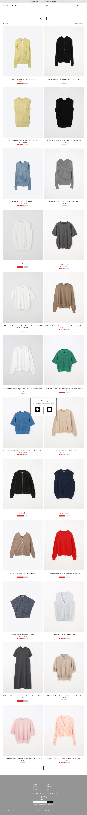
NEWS (34, 788)
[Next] (56, 768)
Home (4, 13)
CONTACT (49, 784)
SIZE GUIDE (49, 786)
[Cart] (81, 5)
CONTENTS (35, 786)
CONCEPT (35, 789)
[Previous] (31, 768)
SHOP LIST (35, 784)
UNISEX (42, 10)
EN (47, 5)
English (13, 810)
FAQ (48, 789)
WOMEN (50, 10)
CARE (48, 788)
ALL (35, 10)
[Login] (75, 5)
